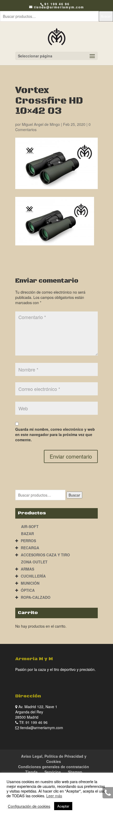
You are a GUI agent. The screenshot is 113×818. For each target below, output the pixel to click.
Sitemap (75, 771)
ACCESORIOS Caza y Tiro (45, 554)
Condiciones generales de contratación (53, 766)
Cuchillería (33, 576)
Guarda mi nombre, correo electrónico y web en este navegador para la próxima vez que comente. (55, 434)
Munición (30, 583)
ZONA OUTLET (34, 561)
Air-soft (30, 526)
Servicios (52, 771)
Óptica (28, 590)
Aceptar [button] (63, 806)
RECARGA (30, 547)
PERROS (28, 540)
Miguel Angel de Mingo (41, 124)
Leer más (54, 795)
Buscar (106, 16)
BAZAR (27, 533)
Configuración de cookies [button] (29, 806)
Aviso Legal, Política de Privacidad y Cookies (53, 759)
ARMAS (27, 569)
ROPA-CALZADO (35, 597)
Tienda (31, 771)
